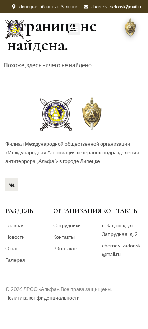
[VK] (11, 184)
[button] (74, 29)
